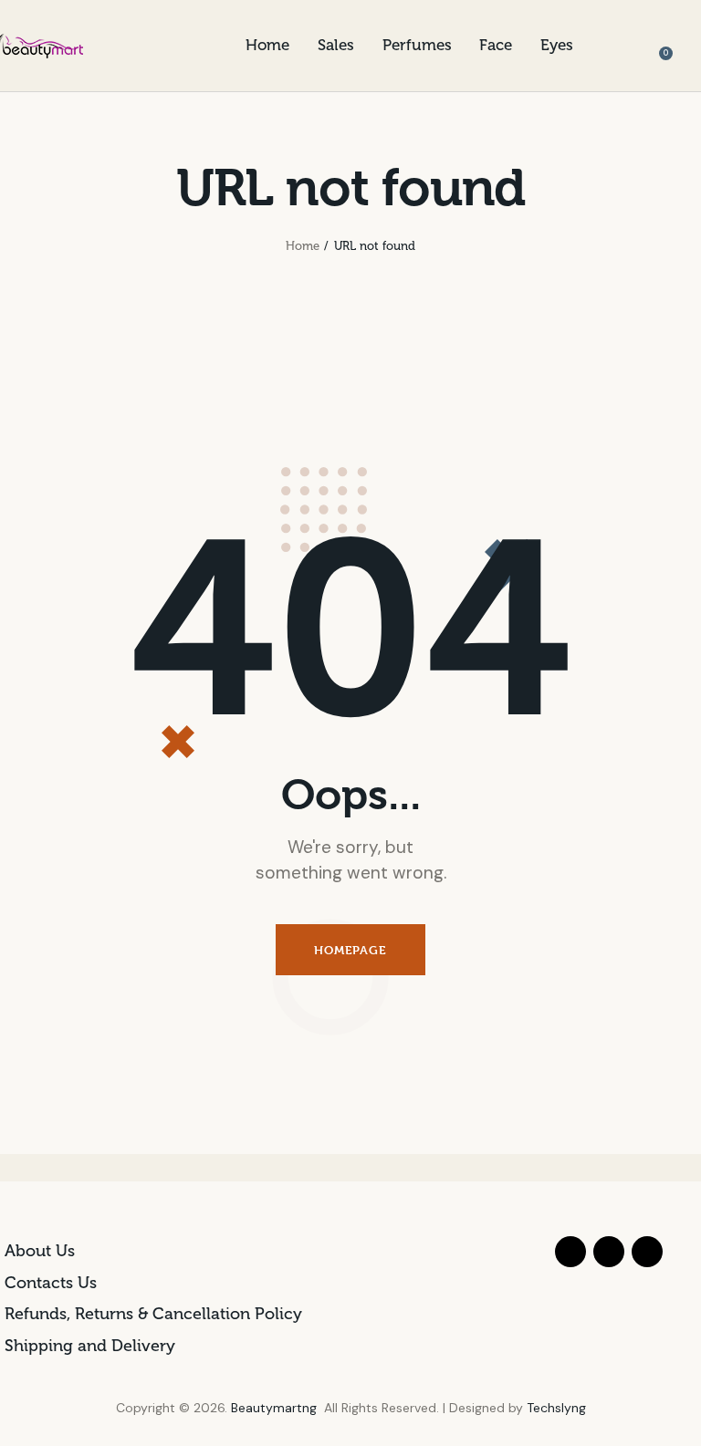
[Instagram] (647, 1251)
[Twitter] (608, 1251)
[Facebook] (570, 1251)
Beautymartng (274, 1407)
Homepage (350, 949)
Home (302, 246)
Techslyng (556, 1407)
